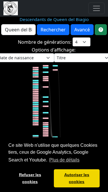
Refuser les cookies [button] (30, 178)
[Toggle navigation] (96, 8)
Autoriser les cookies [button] (76, 178)
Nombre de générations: (45, 42)
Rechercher (53, 29)
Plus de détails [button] (64, 159)
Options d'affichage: (54, 50)
